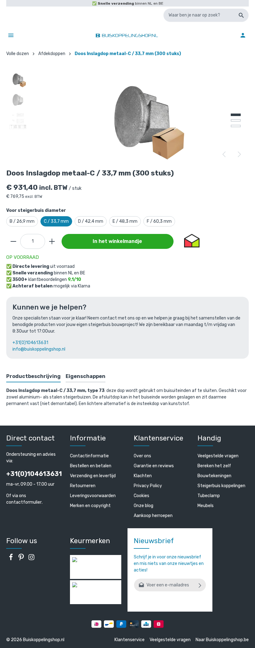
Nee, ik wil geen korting (68, 382)
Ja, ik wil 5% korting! (68, 362)
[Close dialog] (244, 277)
